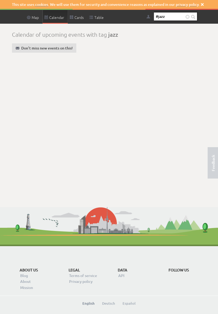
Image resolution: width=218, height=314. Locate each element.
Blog (24, 275)
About (25, 281)
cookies (41, 4)
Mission (26, 287)
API (121, 275)
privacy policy (187, 4)
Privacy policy (81, 281)
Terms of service (83, 275)
